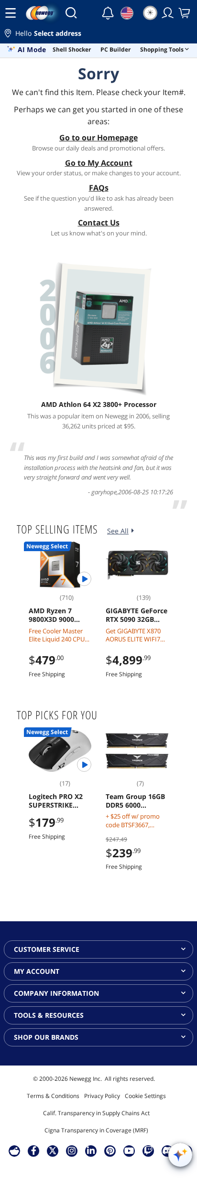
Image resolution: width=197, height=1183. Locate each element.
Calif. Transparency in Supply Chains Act (96, 1113)
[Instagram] (72, 1150)
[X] (52, 1150)
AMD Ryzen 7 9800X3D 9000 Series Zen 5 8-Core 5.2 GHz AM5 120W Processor (60, 615)
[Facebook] (33, 1150)
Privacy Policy (102, 1096)
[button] (98, 34)
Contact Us (99, 222)
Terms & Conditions (53, 1096)
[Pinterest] (110, 1150)
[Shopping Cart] (185, 12)
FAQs (99, 187)
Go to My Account (98, 163)
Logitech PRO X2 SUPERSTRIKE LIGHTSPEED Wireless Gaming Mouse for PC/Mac (59, 801)
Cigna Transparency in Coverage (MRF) (96, 1130)
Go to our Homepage (98, 137)
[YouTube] (129, 1150)
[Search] (71, 13)
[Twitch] (148, 1150)
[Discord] (167, 1150)
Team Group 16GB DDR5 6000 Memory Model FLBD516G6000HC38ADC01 (136, 801)
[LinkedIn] (91, 1150)
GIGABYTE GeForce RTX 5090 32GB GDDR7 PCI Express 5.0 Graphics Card (137, 615)
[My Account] (168, 12)
